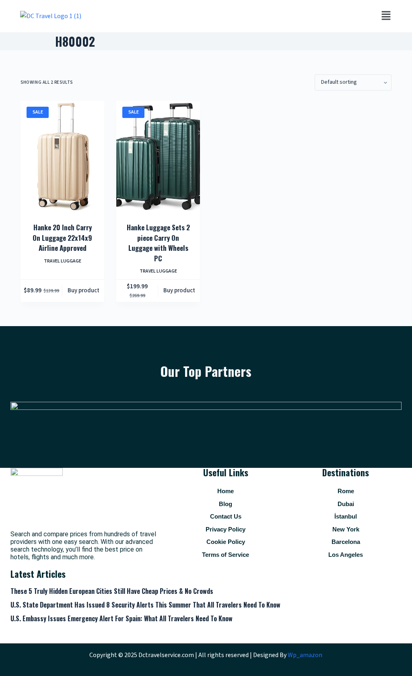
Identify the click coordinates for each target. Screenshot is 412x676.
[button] (386, 16)
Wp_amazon (305, 655)
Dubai (346, 503)
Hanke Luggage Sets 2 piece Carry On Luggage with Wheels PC (158, 242)
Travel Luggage (62, 261)
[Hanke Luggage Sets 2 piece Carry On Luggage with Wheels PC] (158, 156)
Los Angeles (345, 554)
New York (345, 529)
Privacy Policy (225, 529)
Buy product (83, 290)
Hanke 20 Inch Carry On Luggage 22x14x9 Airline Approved (62, 237)
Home (225, 491)
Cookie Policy (225, 541)
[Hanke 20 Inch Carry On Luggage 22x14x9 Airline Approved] (62, 156)
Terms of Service (225, 554)
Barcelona (346, 541)
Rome (346, 491)
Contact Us (225, 516)
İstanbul (345, 516)
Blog (225, 503)
